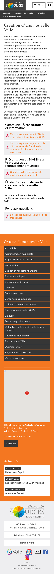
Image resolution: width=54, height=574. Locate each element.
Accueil (6, 13)
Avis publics (11, 265)
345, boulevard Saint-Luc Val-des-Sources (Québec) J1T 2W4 (21, 430)
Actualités (10, 248)
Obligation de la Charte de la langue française (24, 328)
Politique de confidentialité (27, 565)
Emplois (9, 315)
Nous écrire (11, 443)
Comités (9, 287)
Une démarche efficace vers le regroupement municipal (26, 173)
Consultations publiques (18, 298)
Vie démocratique (14, 358)
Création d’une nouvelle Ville (20, 304)
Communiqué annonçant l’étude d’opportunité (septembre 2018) (27, 136)
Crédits (27, 562)
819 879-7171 (24, 436)
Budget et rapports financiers (21, 270)
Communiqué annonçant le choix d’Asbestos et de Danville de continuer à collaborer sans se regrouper (27, 148)
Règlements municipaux (18, 352)
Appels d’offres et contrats (19, 259)
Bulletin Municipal (15, 276)
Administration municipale (19, 253)
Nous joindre (27, 542)
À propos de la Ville (24, 13)
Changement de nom (16, 282)
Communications (14, 293)
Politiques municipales (17, 335)
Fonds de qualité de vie (17, 321)
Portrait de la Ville (15, 341)
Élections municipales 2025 (20, 310)
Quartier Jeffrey (13, 346)
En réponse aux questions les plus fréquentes (28, 216)
